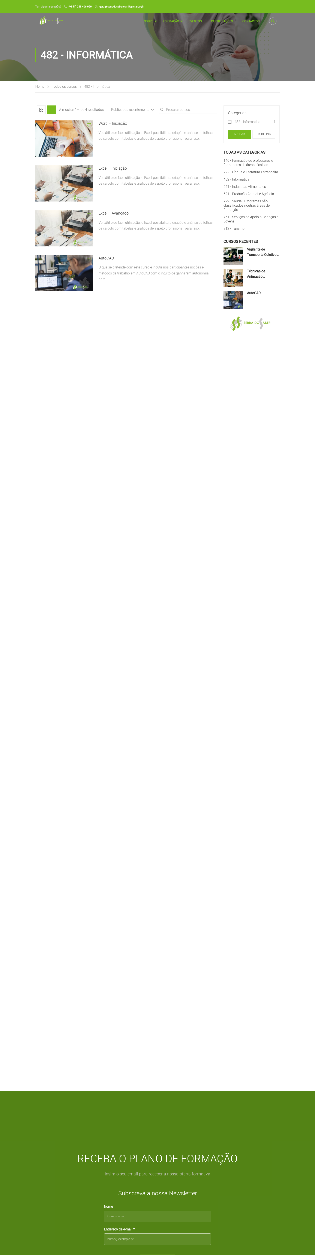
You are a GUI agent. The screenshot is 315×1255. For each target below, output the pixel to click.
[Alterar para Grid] (41, 109)
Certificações (222, 21)
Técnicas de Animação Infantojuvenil (257, 276)
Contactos (251, 21)
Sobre (148, 21)
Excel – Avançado (114, 213)
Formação (171, 21)
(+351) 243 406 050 (80, 6)
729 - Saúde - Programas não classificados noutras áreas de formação (247, 205)
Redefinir (264, 134)
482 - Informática (247, 122)
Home (39, 86)
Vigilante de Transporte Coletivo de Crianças (261, 254)
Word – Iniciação (113, 123)
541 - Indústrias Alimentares (245, 187)
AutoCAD (106, 258)
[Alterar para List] (51, 109)
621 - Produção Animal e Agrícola (249, 194)
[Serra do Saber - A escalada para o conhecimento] (51, 21)
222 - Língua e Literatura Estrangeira (251, 172)
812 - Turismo (234, 229)
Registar (133, 6)
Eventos (195, 21)
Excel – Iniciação (113, 168)
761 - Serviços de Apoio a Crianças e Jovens (251, 219)
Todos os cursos (64, 86)
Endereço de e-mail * (119, 1229)
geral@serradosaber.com (113, 6)
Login (141, 6)
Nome (108, 1207)
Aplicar (239, 134)
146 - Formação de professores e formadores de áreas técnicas (248, 163)
